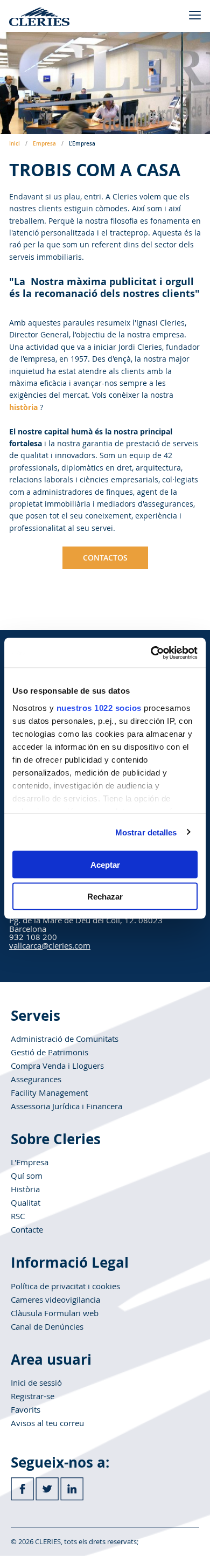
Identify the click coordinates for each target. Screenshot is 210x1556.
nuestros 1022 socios (99, 707)
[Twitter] (47, 1488)
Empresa (44, 143)
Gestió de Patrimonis (49, 1052)
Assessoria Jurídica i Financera (66, 1106)
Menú (195, 14)
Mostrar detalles (146, 831)
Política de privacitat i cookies (65, 1286)
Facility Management (49, 1092)
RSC (18, 1216)
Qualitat (25, 1202)
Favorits (25, 1409)
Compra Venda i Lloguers (57, 1065)
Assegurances (36, 1079)
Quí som (27, 1175)
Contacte (27, 1229)
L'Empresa (29, 1162)
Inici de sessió (36, 1382)
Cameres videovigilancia (55, 1299)
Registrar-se (32, 1396)
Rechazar (105, 896)
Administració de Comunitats (64, 1038)
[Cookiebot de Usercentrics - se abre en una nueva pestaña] (151, 653)
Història (25, 1189)
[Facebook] (22, 1488)
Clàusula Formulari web (55, 1313)
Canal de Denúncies (47, 1326)
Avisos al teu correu (47, 1422)
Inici (14, 143)
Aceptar (105, 864)
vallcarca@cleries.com (49, 945)
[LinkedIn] (71, 1488)
